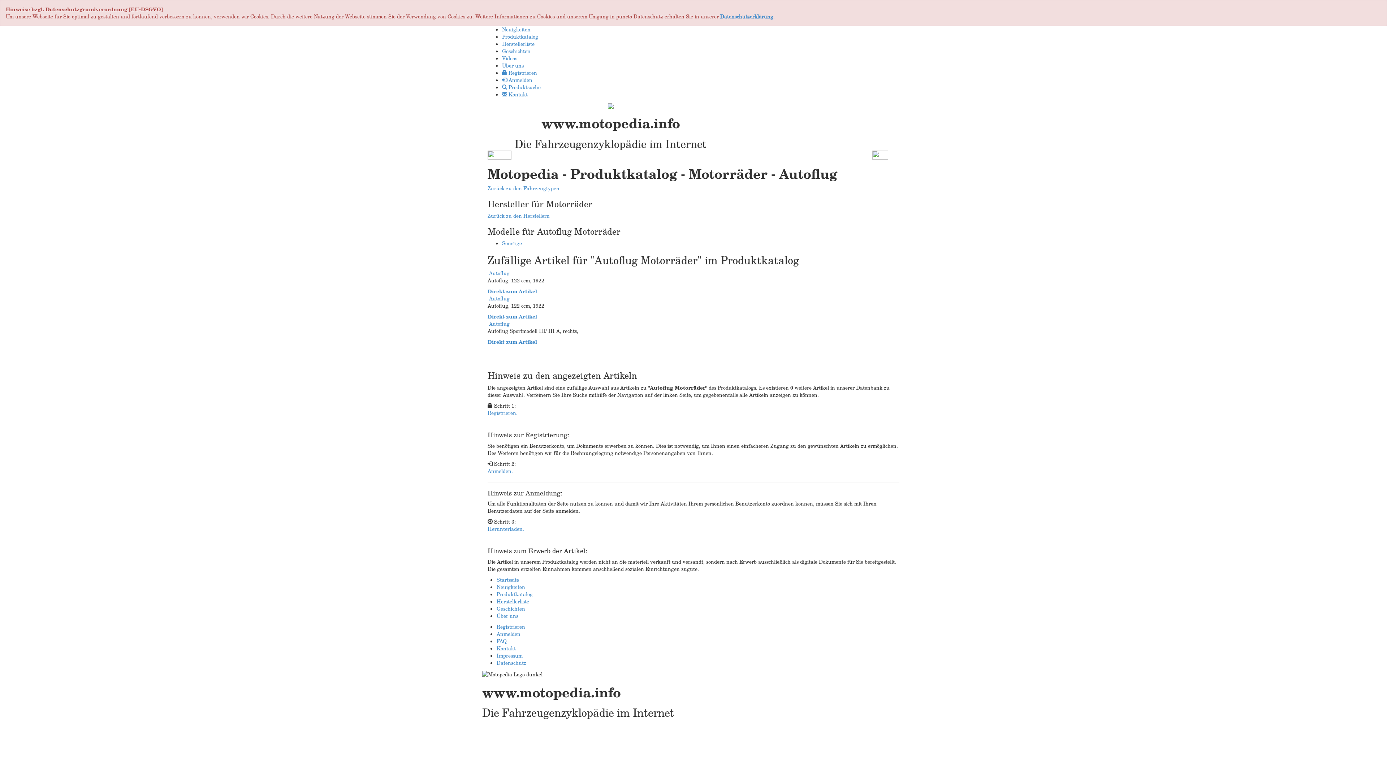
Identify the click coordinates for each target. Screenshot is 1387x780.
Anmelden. (500, 471)
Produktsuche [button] (524, 87)
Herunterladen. (506, 529)
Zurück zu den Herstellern (519, 216)
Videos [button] (509, 58)
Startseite (508, 580)
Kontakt (506, 648)
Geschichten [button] (516, 51)
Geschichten (511, 608)
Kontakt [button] (517, 94)
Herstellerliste (513, 601)
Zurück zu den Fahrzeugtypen (523, 188)
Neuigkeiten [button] (516, 29)
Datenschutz (511, 663)
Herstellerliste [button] (518, 44)
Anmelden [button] (519, 80)
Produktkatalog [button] (520, 36)
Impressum (510, 655)
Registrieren (511, 626)
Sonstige (512, 243)
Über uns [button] (513, 65)
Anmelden (508, 634)
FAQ (502, 641)
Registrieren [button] (522, 73)
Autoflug (499, 273)
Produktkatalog (515, 594)
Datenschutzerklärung (746, 16)
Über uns (507, 616)
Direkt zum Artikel (512, 291)
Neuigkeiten (511, 587)
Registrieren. (503, 413)
